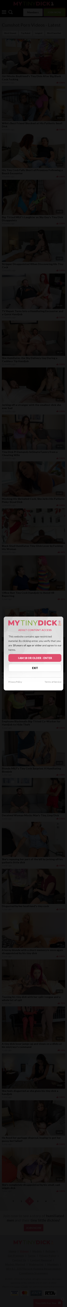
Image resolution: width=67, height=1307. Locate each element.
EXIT (35, 668)
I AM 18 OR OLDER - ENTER (35, 658)
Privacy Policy (15, 682)
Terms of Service (53, 682)
